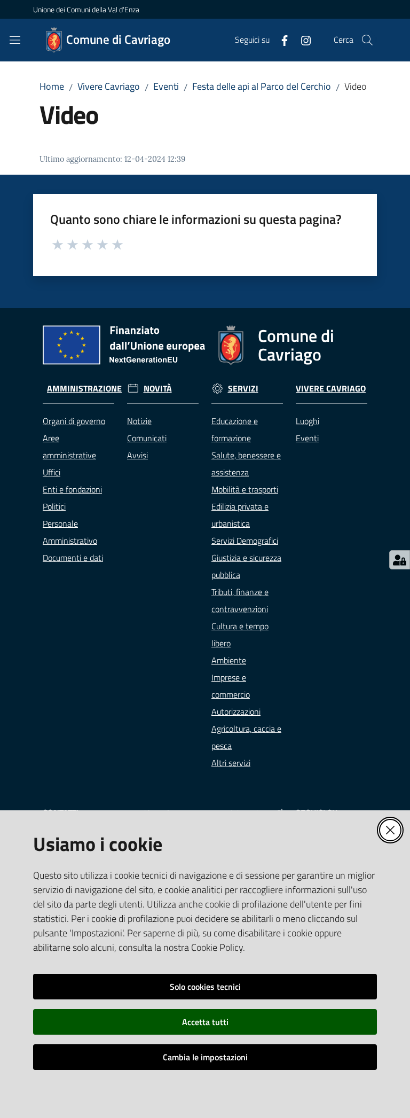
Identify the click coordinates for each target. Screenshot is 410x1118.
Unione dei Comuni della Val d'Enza (86, 9)
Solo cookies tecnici (205, 986)
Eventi (166, 86)
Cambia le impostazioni (205, 1057)
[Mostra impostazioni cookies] (399, 559)
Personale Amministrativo (70, 532)
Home (52, 86)
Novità (158, 388)
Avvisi (137, 455)
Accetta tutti (205, 1021)
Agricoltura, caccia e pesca (246, 737)
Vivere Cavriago (108, 86)
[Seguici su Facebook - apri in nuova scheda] (280, 39)
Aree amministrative (69, 447)
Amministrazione (84, 388)
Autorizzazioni (236, 711)
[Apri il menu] (15, 40)
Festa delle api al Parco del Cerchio (261, 86)
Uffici (51, 472)
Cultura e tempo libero (240, 635)
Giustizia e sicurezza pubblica (246, 566)
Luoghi (307, 421)
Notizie (139, 421)
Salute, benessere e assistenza (246, 464)
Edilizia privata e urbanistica (240, 515)
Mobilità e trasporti (244, 489)
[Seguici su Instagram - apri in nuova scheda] (301, 39)
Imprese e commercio (230, 686)
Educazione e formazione (234, 429)
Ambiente (228, 660)
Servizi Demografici (244, 540)
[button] (367, 40)
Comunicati (147, 438)
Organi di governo (74, 421)
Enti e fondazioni (72, 489)
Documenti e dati (73, 557)
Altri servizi (230, 762)
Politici (54, 506)
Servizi (243, 388)
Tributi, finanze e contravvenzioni (240, 600)
